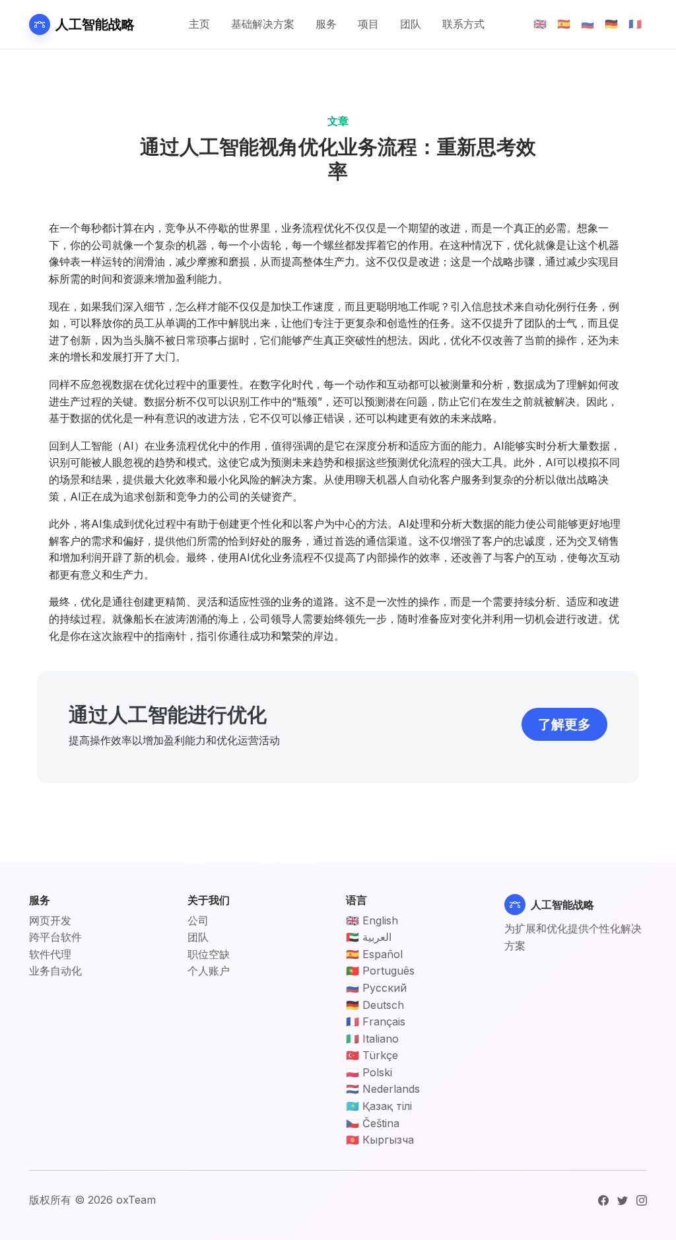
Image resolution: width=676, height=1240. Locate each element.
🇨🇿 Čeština (372, 1123)
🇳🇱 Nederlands (383, 1088)
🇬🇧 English (372, 920)
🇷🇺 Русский (376, 987)
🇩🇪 (611, 23)
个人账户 (208, 970)
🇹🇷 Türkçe (372, 1055)
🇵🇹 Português (380, 970)
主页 (199, 23)
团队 (410, 23)
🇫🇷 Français (375, 1021)
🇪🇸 (563, 23)
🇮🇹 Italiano (372, 1038)
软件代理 (50, 954)
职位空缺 (208, 954)
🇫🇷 (635, 23)
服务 (326, 23)
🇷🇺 (587, 23)
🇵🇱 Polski (369, 1072)
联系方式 (463, 23)
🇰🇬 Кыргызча (380, 1139)
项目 (368, 23)
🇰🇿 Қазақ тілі (379, 1106)
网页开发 (50, 920)
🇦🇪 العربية (368, 937)
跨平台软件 (55, 937)
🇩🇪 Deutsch (375, 1005)
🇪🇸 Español (374, 954)
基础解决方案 (262, 23)
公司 (198, 920)
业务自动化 (55, 970)
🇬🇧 (540, 23)
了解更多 (564, 724)
